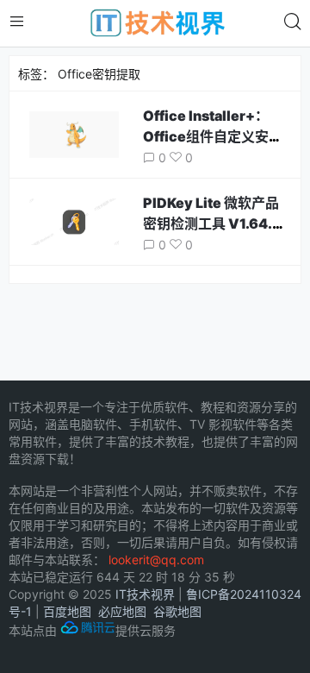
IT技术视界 (145, 594)
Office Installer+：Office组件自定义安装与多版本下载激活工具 (212, 136)
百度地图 (67, 611)
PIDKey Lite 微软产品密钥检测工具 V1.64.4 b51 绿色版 (212, 223)
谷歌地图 (177, 611)
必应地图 (122, 611)
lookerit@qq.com (156, 559)
